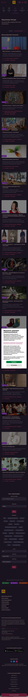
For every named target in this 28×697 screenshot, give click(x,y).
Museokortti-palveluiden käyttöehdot (13, 343)
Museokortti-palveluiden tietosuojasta (13, 342)
